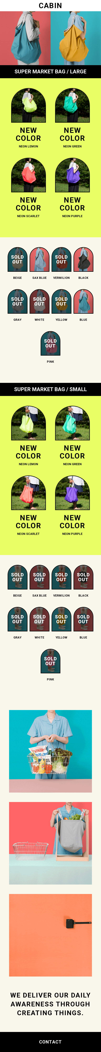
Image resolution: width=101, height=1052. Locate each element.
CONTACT (50, 1042)
